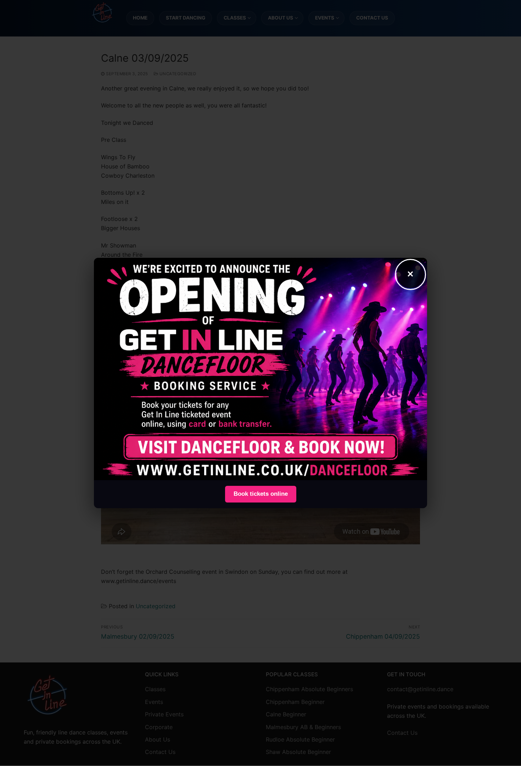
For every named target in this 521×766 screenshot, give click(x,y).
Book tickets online (261, 493)
